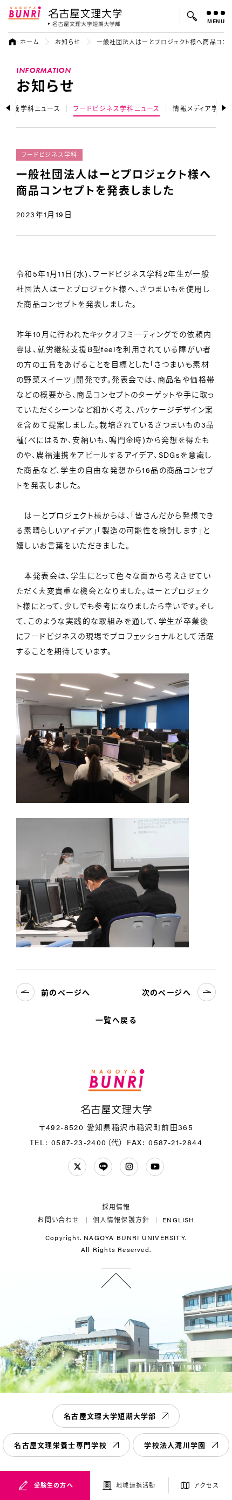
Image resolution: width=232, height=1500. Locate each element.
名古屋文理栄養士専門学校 (60, 1445)
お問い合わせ (58, 1219)
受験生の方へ (53, 1485)
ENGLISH (178, 1219)
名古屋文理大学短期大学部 (110, 1415)
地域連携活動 (135, 1485)
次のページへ (166, 992)
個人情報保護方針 (121, 1219)
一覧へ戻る (116, 1019)
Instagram (129, 1167)
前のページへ (65, 992)
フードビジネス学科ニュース (116, 108)
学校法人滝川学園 (175, 1445)
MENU (216, 21)
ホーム (29, 42)
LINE (103, 1167)
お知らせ (67, 42)
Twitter (77, 1167)
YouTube (155, 1167)
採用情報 (116, 1207)
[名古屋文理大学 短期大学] (84, 24)
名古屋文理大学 (85, 12)
